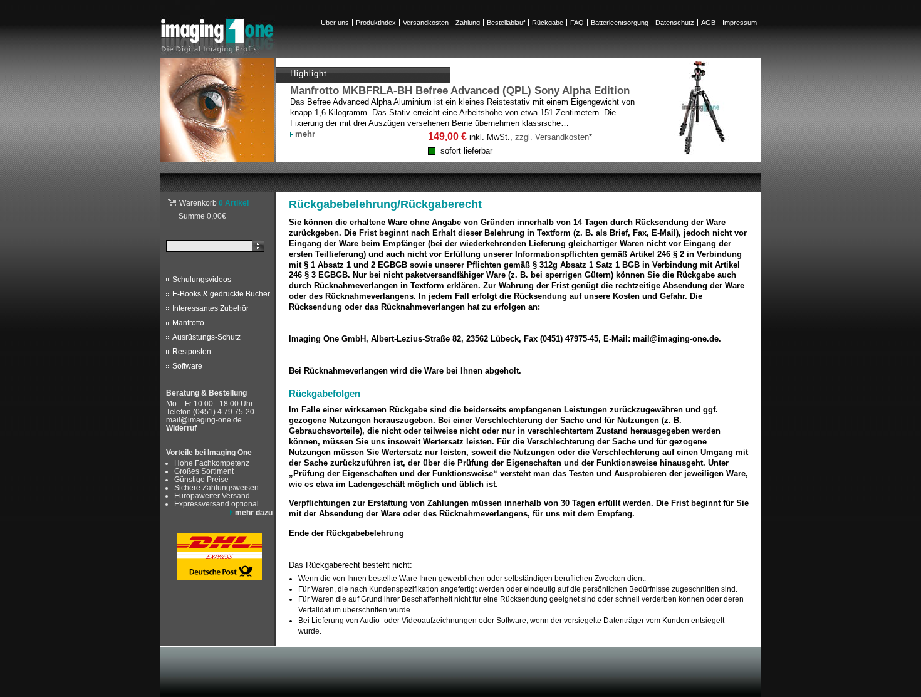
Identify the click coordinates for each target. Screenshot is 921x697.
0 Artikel (214, 203)
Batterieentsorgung (619, 22)
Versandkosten (426, 22)
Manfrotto (188, 322)
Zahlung (467, 22)
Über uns (335, 22)
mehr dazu (254, 512)
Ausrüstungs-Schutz (206, 337)
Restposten (191, 351)
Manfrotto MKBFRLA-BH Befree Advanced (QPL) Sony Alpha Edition (460, 91)
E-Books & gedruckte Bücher (221, 294)
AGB (708, 22)
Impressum (739, 22)
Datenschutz (674, 22)
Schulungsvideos (201, 279)
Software (187, 366)
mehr (305, 134)
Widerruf (181, 428)
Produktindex (376, 22)
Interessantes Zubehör (210, 308)
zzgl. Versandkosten (552, 137)
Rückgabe (547, 22)
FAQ (577, 22)
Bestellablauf (506, 22)
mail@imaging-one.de (204, 420)
